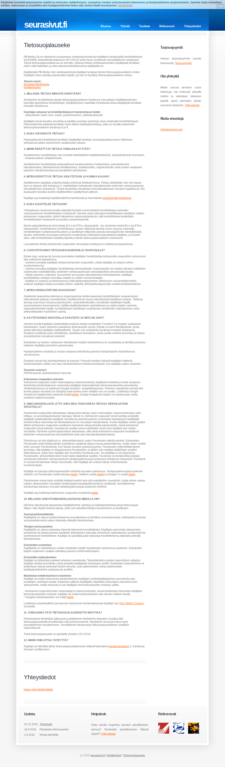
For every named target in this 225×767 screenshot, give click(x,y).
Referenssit (166, 26)
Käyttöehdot (114, 755)
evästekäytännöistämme (116, 198)
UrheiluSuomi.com (171, 129)
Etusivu (106, 26)
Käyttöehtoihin (32, 87)
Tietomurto (46, 724)
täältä (75, 394)
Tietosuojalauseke (134, 755)
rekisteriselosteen (118, 646)
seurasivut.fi (98, 755)
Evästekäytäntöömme (36, 84)
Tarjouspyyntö (183, 63)
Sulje (220, 6)
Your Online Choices (131, 603)
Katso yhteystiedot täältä (38, 689)
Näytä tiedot (125, 5)
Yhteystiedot (192, 26)
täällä (74, 474)
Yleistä (125, 26)
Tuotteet (144, 26)
